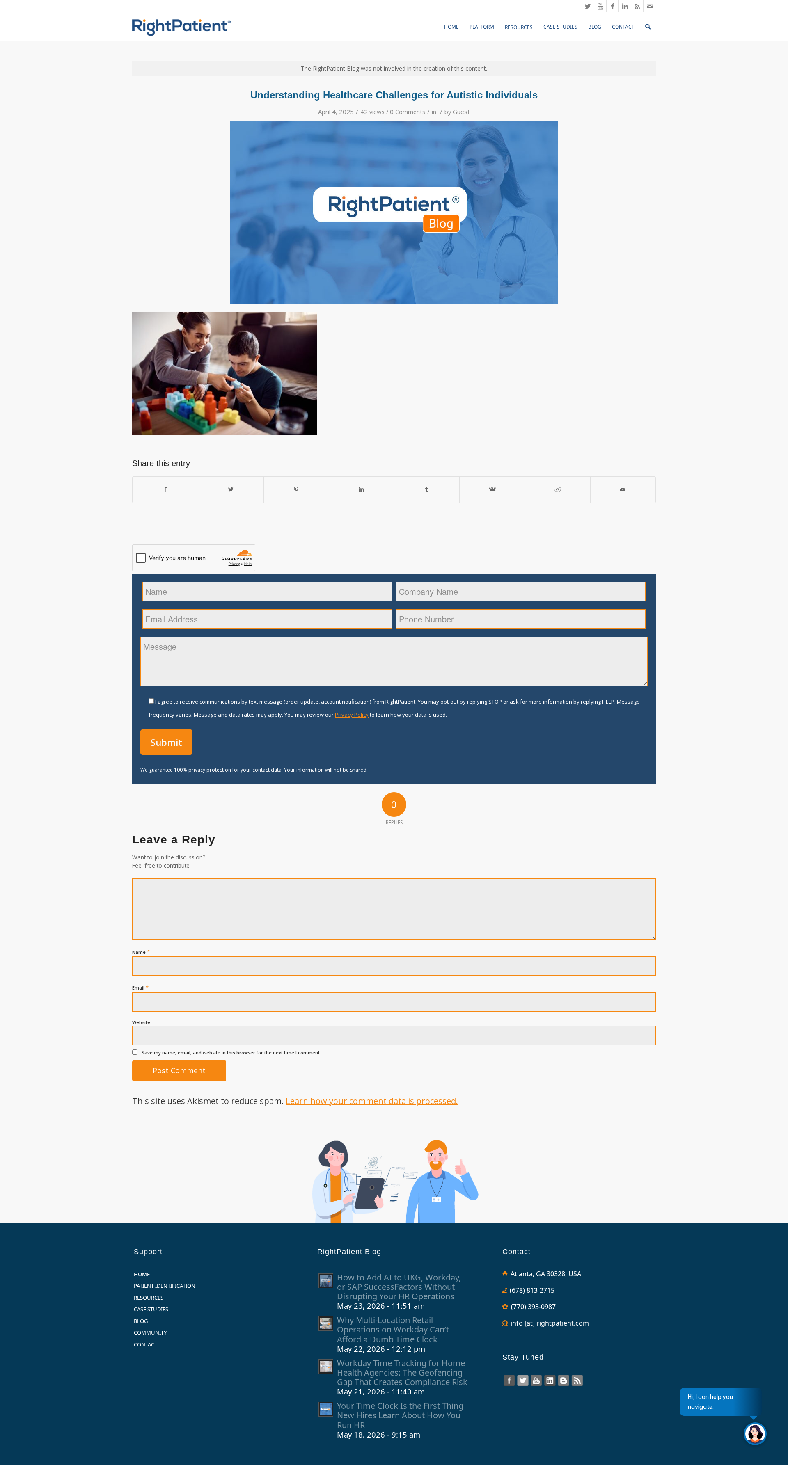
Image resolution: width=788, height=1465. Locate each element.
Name (141, 951)
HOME (142, 1274)
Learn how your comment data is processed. (372, 1100)
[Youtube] (600, 6)
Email (140, 987)
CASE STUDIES (151, 1309)
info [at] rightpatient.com (550, 1323)
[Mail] (650, 6)
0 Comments (407, 111)
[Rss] (637, 6)
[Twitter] (588, 6)
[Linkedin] (625, 6)
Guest (461, 111)
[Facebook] (612, 6)
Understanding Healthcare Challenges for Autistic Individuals (394, 95)
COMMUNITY (150, 1332)
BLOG (141, 1321)
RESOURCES (148, 1297)
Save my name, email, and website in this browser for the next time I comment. (231, 1052)
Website (141, 1022)
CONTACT (145, 1344)
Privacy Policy (352, 714)
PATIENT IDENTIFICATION (164, 1285)
